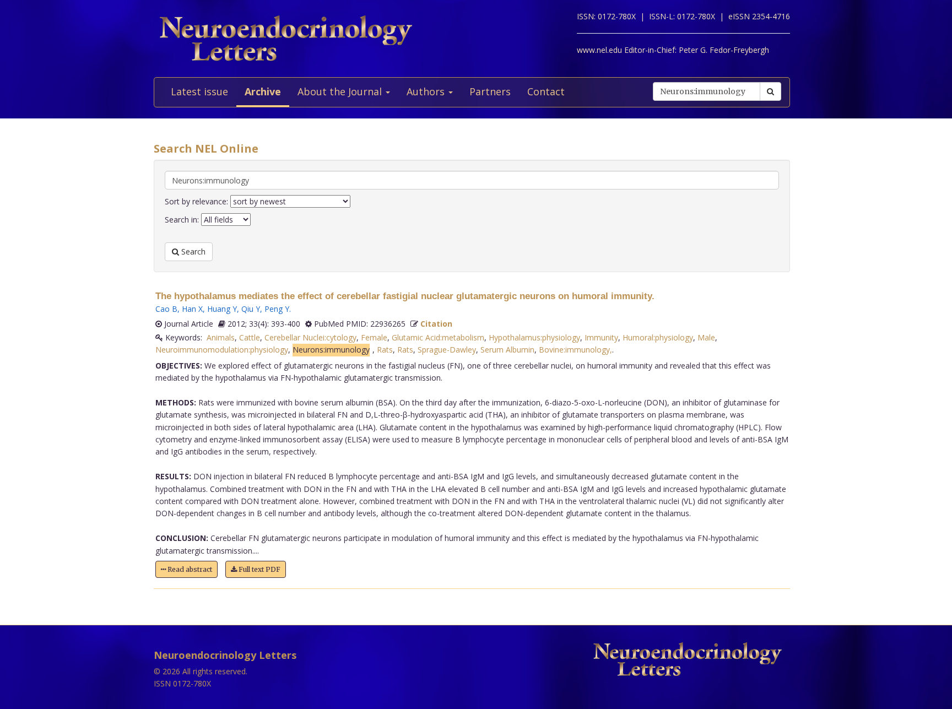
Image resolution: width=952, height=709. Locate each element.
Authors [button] (427, 91)
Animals (221, 337)
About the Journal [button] (341, 91)
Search (192, 251)
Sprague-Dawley (447, 349)
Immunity (601, 337)
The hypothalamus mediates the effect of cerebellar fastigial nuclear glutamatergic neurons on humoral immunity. (404, 296)
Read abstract (189, 569)
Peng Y (276, 309)
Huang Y (222, 309)
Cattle (249, 337)
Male (706, 337)
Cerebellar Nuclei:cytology (310, 337)
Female (374, 337)
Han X (192, 309)
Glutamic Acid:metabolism (438, 337)
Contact (546, 91)
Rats (385, 349)
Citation (436, 323)
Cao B (166, 309)
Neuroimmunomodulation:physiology (221, 349)
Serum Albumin (507, 349)
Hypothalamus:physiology (534, 337)
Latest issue (199, 91)
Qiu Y (250, 309)
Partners (490, 91)
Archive (263, 91)
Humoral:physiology (658, 337)
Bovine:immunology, (575, 349)
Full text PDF (258, 569)
